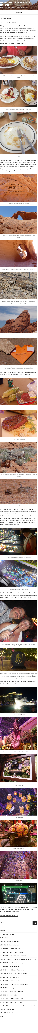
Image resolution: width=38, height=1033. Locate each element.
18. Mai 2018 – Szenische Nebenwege (12, 963)
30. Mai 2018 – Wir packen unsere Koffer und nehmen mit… (18, 1006)
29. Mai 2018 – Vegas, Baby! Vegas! (11, 1002)
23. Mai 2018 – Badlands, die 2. (9, 981)
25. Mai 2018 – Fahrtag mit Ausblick (11, 988)
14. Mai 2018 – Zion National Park (10, 948)
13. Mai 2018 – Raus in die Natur (10, 945)
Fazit (1, 1016)
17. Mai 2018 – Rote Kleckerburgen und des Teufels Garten (18, 959)
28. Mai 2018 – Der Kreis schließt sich (11, 998)
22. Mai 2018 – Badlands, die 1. (9, 977)
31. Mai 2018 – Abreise (7, 1009)
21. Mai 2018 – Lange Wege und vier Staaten (13, 973)
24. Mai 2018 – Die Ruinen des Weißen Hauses (14, 984)
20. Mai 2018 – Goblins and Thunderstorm (12, 970)
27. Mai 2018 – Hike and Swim (9, 995)
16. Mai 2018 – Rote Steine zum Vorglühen (13, 956)
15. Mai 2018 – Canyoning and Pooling (11, 952)
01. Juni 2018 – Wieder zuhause (9, 1013)
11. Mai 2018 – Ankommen (8, 938)
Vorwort (2, 930)
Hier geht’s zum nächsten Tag (9, 916)
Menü (20, 12)
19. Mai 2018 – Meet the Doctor (10, 966)
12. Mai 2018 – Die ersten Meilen (10, 941)
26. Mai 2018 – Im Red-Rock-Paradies (11, 991)
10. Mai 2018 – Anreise (7, 934)
